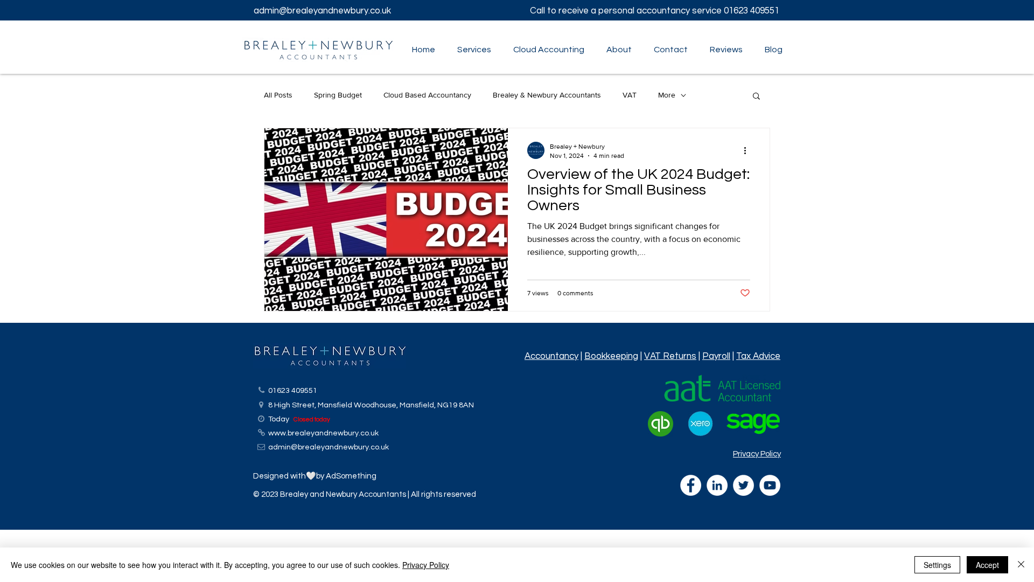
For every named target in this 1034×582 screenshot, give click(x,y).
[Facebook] (690, 485)
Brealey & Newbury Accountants (547, 95)
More (666, 95)
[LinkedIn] (717, 485)
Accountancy (551, 356)
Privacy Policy (757, 454)
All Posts (278, 95)
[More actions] (748, 150)
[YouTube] (769, 485)
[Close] (1021, 564)
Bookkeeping (611, 356)
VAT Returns (670, 356)
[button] (471, 49)
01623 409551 (752, 11)
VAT (630, 95)
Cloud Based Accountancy (427, 95)
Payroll (716, 356)
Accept (987, 564)
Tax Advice (758, 356)
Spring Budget (338, 95)
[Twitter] (743, 485)
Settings (937, 564)
